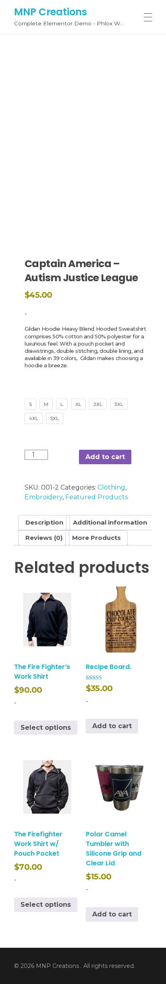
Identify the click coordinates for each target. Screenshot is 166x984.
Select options (46, 727)
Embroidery (43, 497)
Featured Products (96, 497)
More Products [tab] (96, 537)
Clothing (111, 487)
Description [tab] (44, 522)
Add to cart (105, 457)
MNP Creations (50, 11)
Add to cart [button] (112, 726)
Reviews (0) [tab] (43, 537)
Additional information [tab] (110, 522)
